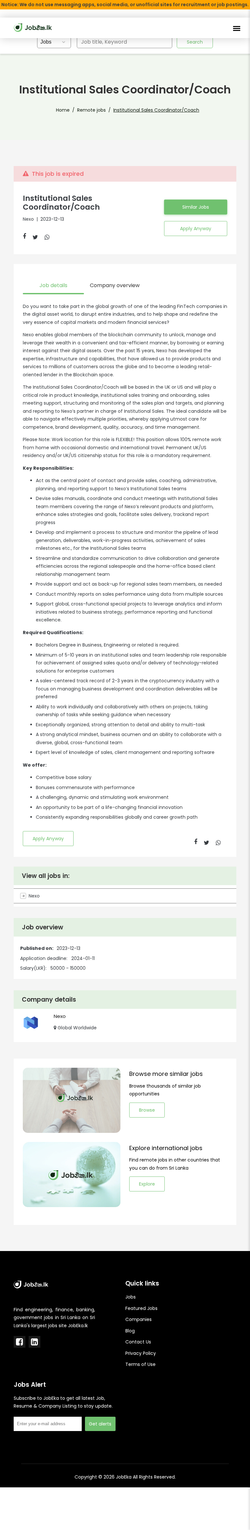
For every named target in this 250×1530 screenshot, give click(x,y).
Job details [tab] (53, 285)
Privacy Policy (140, 1353)
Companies (138, 1319)
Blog (130, 1331)
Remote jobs (91, 110)
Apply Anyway (195, 228)
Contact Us (138, 1342)
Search (195, 42)
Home (63, 110)
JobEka (124, 1477)
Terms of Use (140, 1364)
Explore (147, 1184)
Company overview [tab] (115, 285)
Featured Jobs (141, 1308)
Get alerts (100, 1424)
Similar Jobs (195, 207)
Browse (147, 1110)
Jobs (130, 1297)
